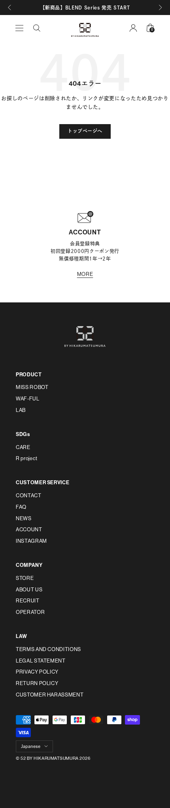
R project (27, 458)
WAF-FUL (28, 399)
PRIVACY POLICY (37, 672)
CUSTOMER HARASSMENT (49, 695)
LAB (21, 410)
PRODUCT (29, 375)
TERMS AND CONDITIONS (48, 649)
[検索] (37, 28)
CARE (23, 447)
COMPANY (29, 565)
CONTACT (29, 495)
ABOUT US (29, 590)
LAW (21, 636)
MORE (85, 274)
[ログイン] (133, 28)
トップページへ (85, 131)
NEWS (24, 518)
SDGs (23, 434)
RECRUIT (28, 601)
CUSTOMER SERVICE (42, 482)
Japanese (30, 746)
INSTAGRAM (31, 541)
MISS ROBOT (32, 387)
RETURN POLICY (37, 683)
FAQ (21, 507)
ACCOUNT (29, 529)
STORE (25, 578)
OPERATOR (30, 612)
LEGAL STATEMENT (41, 661)
